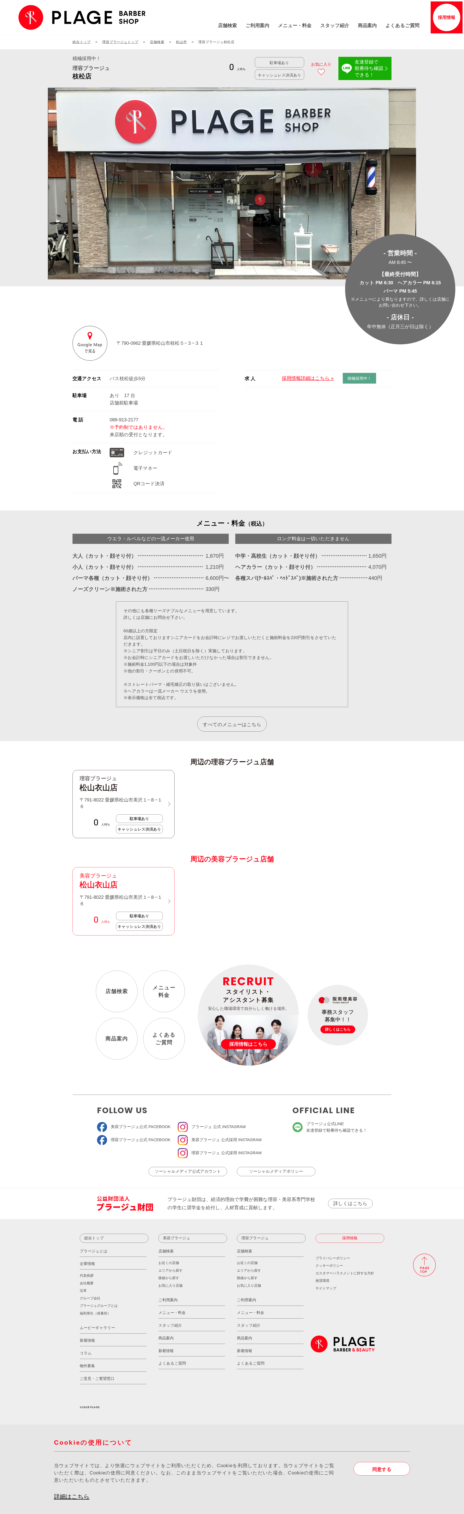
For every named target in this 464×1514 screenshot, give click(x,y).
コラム (86, 1353)
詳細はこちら (72, 1496)
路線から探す (168, 1278)
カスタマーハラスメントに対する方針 (345, 1273)
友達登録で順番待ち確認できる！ (369, 68)
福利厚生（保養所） (95, 1313)
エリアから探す (170, 1270)
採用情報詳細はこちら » (308, 378)
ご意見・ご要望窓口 (97, 1378)
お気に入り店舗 (170, 1285)
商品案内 (367, 25)
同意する (382, 1469)
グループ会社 (90, 1298)
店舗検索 (227, 25)
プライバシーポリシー (333, 1258)
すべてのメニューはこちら (232, 724)
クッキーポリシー (329, 1265)
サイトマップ (326, 1288)
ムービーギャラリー (97, 1328)
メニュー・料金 (295, 25)
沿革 (83, 1291)
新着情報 (87, 1340)
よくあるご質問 (402, 25)
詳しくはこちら (350, 1203)
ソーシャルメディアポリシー (276, 1171)
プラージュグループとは (99, 1306)
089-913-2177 (124, 419)
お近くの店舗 (168, 1263)
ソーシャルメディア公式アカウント (188, 1171)
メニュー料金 (164, 991)
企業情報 (87, 1263)
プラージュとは (93, 1251)
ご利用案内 (257, 25)
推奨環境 (322, 1281)
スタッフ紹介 (334, 25)
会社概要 (87, 1283)
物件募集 (87, 1366)
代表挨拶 (87, 1275)
